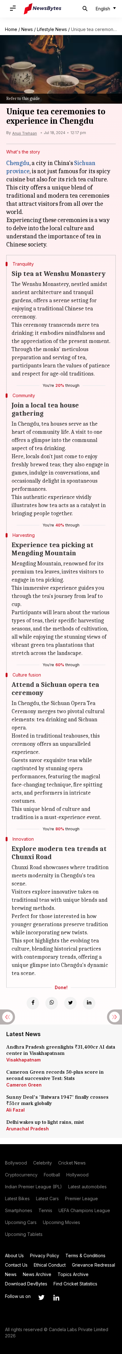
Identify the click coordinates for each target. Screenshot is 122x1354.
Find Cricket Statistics (75, 1283)
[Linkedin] (89, 1003)
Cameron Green (24, 1084)
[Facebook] (33, 1003)
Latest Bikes (17, 1198)
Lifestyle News (52, 29)
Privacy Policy (44, 1255)
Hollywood (77, 1174)
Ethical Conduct (50, 1265)
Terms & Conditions (85, 1255)
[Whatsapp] (51, 1003)
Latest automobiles (87, 1186)
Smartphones (18, 1210)
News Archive (37, 1274)
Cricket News (72, 1162)
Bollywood (16, 1162)
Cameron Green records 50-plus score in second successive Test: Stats (55, 1075)
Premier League (81, 1198)
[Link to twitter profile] (41, 1297)
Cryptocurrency (21, 1174)
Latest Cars (47, 1198)
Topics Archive (73, 1274)
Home (11, 29)
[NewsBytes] (42, 8)
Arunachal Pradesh (27, 1128)
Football (52, 1174)
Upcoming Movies (61, 1222)
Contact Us (16, 1265)
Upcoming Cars (21, 1222)
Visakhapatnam (23, 1059)
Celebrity (42, 1162)
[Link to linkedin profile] (56, 1297)
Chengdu (17, 163)
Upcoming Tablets (24, 1234)
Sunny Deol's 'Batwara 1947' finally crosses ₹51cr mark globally (57, 1100)
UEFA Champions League (84, 1210)
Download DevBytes (26, 1283)
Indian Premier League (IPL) (33, 1186)
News (27, 29)
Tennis (45, 1210)
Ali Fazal (15, 1110)
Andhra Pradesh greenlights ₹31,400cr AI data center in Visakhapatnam (60, 1050)
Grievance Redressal (93, 1265)
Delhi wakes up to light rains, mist (45, 1122)
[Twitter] (70, 1003)
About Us (14, 1255)
